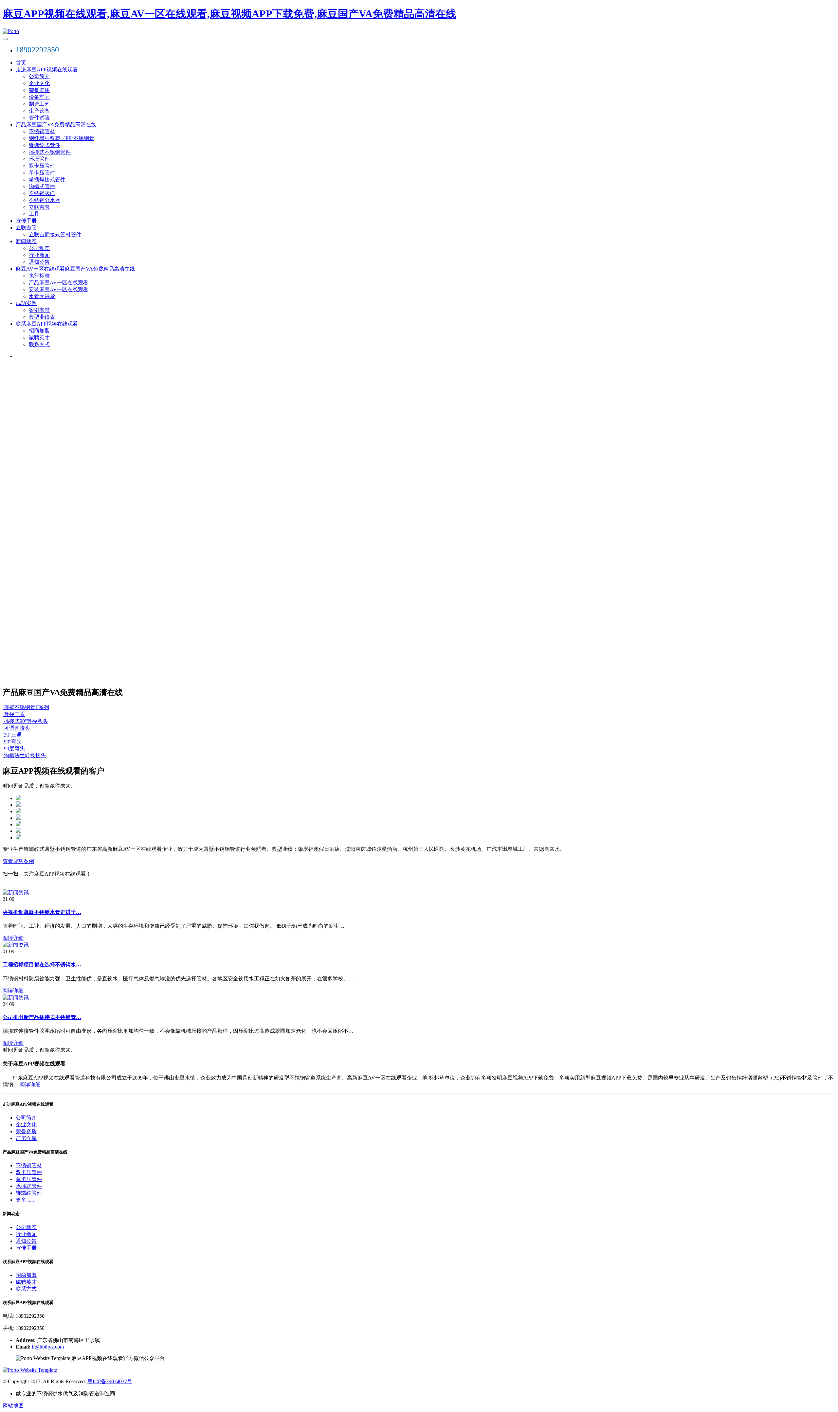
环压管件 (39, 159)
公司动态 (39, 248)
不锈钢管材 (42, 131)
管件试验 (39, 117)
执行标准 (39, 275)
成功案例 (26, 303)
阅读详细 (13, 938)
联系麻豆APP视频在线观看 (47, 324)
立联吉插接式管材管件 (55, 234)
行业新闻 (39, 255)
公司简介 (39, 76)
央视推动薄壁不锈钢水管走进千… (42, 912)
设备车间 (39, 97)
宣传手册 (26, 220)
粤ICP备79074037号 (109, 1381)
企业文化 (39, 83)
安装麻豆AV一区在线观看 (58, 289)
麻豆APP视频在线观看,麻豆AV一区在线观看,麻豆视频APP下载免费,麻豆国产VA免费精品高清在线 (229, 14)
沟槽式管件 (42, 186)
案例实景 (39, 310)
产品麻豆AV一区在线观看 (58, 282)
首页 (21, 62)
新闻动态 (26, 241)
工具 (34, 214)
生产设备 (39, 111)
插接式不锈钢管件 (50, 152)
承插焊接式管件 (47, 179)
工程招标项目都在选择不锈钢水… (42, 964)
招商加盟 (39, 330)
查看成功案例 (18, 861)
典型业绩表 (42, 317)
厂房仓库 (26, 1138)
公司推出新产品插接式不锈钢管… (42, 1017)
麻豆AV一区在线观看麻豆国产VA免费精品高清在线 (75, 269)
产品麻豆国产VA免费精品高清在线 (56, 124)
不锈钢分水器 (44, 200)
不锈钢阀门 (42, 193)
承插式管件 (29, 1186)
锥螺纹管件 (29, 1193)
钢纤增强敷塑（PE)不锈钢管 (61, 138)
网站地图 (13, 1405)
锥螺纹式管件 (44, 145)
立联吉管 (39, 207)
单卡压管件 (42, 172)
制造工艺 (39, 104)
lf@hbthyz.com (48, 1346)
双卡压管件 (42, 166)
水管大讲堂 (42, 296)
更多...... (25, 1200)
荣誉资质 (39, 90)
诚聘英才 (39, 337)
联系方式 (39, 344)
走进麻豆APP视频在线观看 (47, 69)
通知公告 (39, 262)
